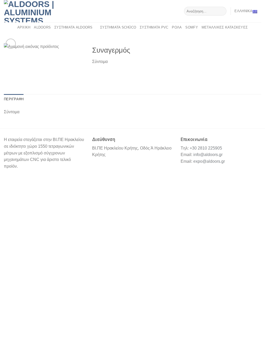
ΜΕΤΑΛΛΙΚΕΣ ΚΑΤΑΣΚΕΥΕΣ (225, 27)
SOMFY (191, 27)
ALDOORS (42, 27)
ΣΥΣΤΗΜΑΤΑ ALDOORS (73, 27)
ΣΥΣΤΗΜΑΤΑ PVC (154, 27)
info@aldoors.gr (208, 154)
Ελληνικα (243, 11)
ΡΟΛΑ (177, 27)
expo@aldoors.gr (209, 161)
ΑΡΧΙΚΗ (24, 27)
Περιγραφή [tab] (14, 99)
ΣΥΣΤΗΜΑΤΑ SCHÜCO (118, 27)
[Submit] (221, 11)
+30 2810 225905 (206, 148)
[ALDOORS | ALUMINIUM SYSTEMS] (36, 11)
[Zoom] (11, 44)
